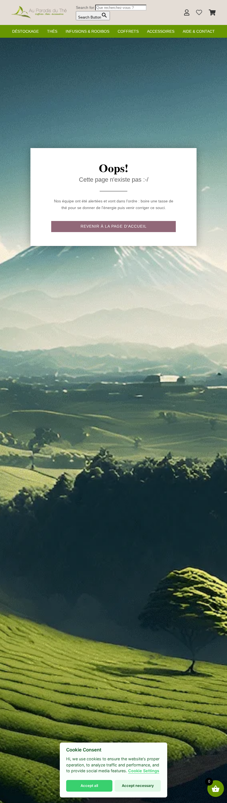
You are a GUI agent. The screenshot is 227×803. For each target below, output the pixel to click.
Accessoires (160, 31)
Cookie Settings (143, 770)
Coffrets (128, 31)
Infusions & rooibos (87, 31)
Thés (52, 31)
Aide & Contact (199, 31)
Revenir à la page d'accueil (114, 226)
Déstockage (25, 31)
